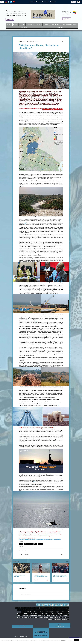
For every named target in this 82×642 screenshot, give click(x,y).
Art (19, 609)
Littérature (34, 615)
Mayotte (66, 617)
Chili (29, 611)
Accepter (76, 640)
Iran (45, 613)
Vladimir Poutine (44, 607)
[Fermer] (80, 640)
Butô (57, 617)
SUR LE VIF (21, 546)
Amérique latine (21, 613)
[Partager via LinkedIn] (22, 550)
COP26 (55, 615)
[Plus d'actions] (62, 41)
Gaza (61, 617)
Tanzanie (40, 543)
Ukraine (18, 607)
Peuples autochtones (26, 609)
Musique (54, 611)
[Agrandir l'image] (26, 272)
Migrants (66, 615)
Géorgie (60, 615)
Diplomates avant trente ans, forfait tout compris (60, 575)
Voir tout (67, 561)
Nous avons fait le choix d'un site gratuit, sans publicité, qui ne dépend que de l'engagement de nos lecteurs (16, 13)
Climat (26, 543)
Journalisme (48, 615)
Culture (39, 611)
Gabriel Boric (51, 619)
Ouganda (30, 543)
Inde (19, 615)
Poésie (34, 609)
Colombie (30, 607)
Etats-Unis (57, 607)
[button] (22, 626)
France (24, 611)
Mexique (66, 611)
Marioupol (51, 613)
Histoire (56, 613)
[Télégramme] (11, 2)
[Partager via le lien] (25, 550)
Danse (51, 607)
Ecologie (21, 543)
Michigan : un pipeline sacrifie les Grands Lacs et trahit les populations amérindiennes (41, 575)
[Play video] (41, 461)
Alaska (35, 543)
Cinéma (56, 609)
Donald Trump (65, 607)
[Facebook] (8, 2)
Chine (35, 613)
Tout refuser (69, 640)
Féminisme (58, 619)
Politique (40, 613)
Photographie (27, 617)
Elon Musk (20, 617)
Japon (44, 611)
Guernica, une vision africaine (19, 575)
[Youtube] (13, 2)
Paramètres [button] (63, 640)
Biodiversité (41, 615)
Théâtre (50, 609)
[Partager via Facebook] (19, 550)
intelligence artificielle (49, 617)
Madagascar (65, 619)
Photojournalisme (64, 613)
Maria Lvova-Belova (64, 609)
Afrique (60, 611)
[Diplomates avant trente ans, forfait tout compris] (60, 568)
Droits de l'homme (26, 615)
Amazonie (29, 613)
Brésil (49, 611)
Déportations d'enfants (37, 617)
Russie (24, 607)
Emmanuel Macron (42, 609)
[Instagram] (6, 2)
